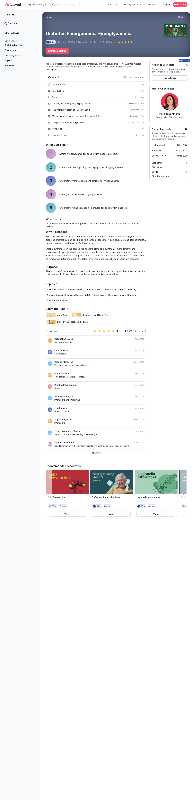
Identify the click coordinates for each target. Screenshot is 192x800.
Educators (10, 50)
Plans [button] (150, 4)
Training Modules (14, 45)
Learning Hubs (12, 55)
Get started (180, 4)
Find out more (169, 78)
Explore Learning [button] (36, 4)
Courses (50, 17)
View (66, 514)
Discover (13, 23)
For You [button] (111, 4)
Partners (9, 65)
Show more (96, 452)
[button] (181, 17)
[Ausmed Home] (12, 4)
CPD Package (12, 32)
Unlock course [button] (58, 50)
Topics (8, 60)
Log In (167, 4)
